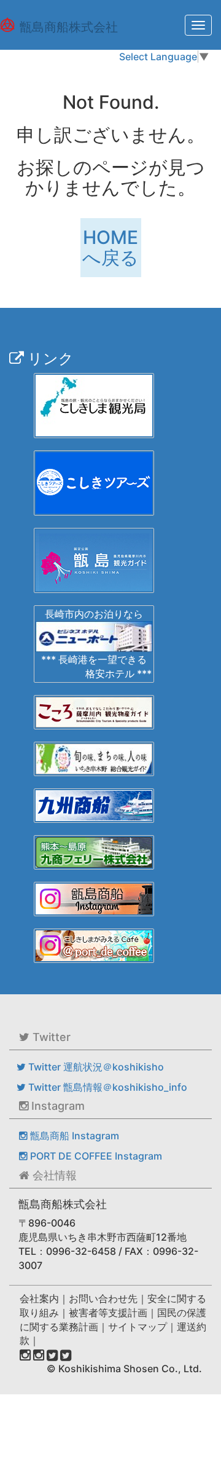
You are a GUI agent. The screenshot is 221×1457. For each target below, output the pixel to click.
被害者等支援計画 (108, 1312)
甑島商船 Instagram (73, 1135)
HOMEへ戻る (110, 247)
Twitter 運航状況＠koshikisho (95, 1067)
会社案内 (39, 1298)
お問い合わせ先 (103, 1298)
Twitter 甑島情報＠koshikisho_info (106, 1087)
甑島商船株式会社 (69, 27)
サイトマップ (137, 1327)
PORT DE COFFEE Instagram (95, 1156)
